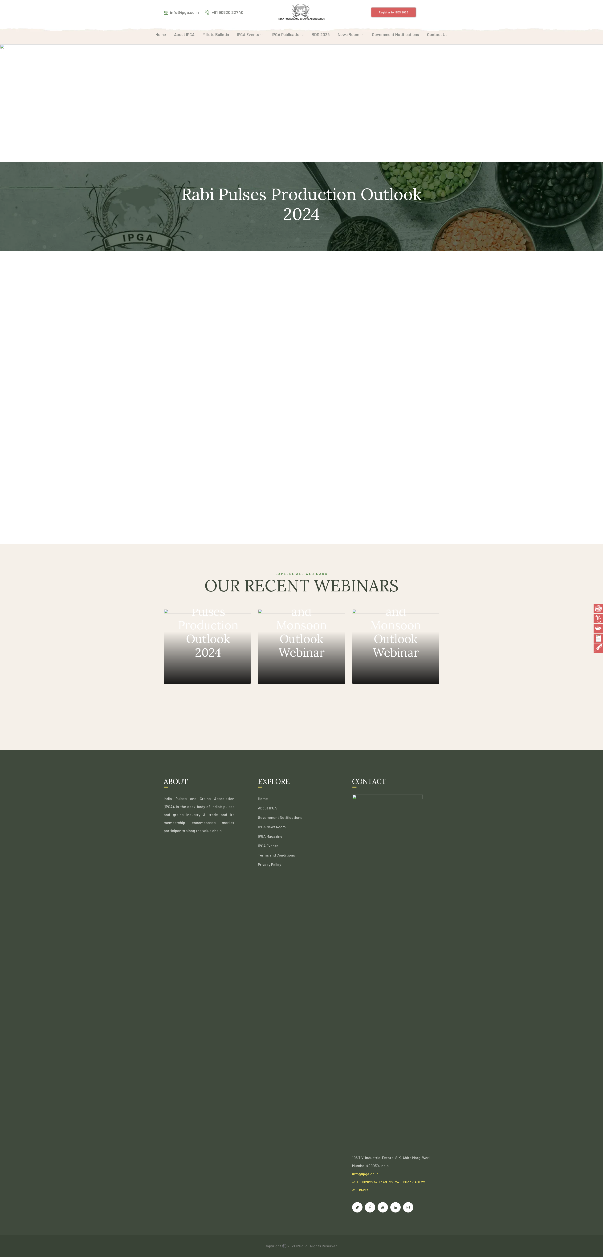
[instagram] (408, 1207)
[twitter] (357, 1207)
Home (263, 798)
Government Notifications (280, 817)
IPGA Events (268, 845)
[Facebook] (371, 401)
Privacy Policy (269, 864)
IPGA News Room (272, 827)
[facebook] (370, 1207)
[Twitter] (384, 401)
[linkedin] (395, 1207)
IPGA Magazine (270, 836)
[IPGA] (301, 11)
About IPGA (267, 808)
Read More (196, 669)
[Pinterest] (397, 401)
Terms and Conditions (276, 855)
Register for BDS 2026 (393, 12)
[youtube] (383, 1207)
